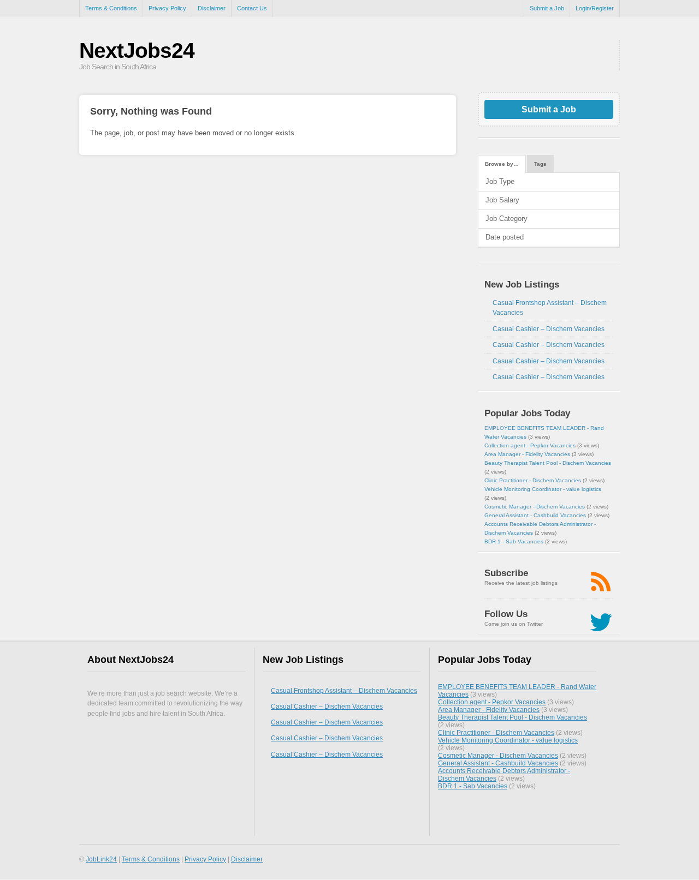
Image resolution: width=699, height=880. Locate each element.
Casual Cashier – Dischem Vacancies (549, 329)
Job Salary (502, 200)
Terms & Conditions (111, 8)
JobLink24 (101, 859)
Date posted (504, 237)
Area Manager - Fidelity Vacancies (527, 454)
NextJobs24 (136, 50)
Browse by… (502, 164)
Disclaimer (212, 8)
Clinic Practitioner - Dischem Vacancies (532, 480)
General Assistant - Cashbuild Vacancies (535, 515)
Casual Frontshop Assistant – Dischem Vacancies (344, 691)
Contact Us (252, 8)
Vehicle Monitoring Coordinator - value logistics (542, 489)
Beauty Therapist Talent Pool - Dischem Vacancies (547, 463)
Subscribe (506, 573)
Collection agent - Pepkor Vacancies (530, 445)
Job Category (506, 218)
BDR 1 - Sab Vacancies (513, 541)
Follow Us (506, 614)
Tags (540, 164)
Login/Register (595, 8)
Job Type (499, 181)
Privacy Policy (167, 8)
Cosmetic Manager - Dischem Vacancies (534, 507)
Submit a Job (547, 8)
